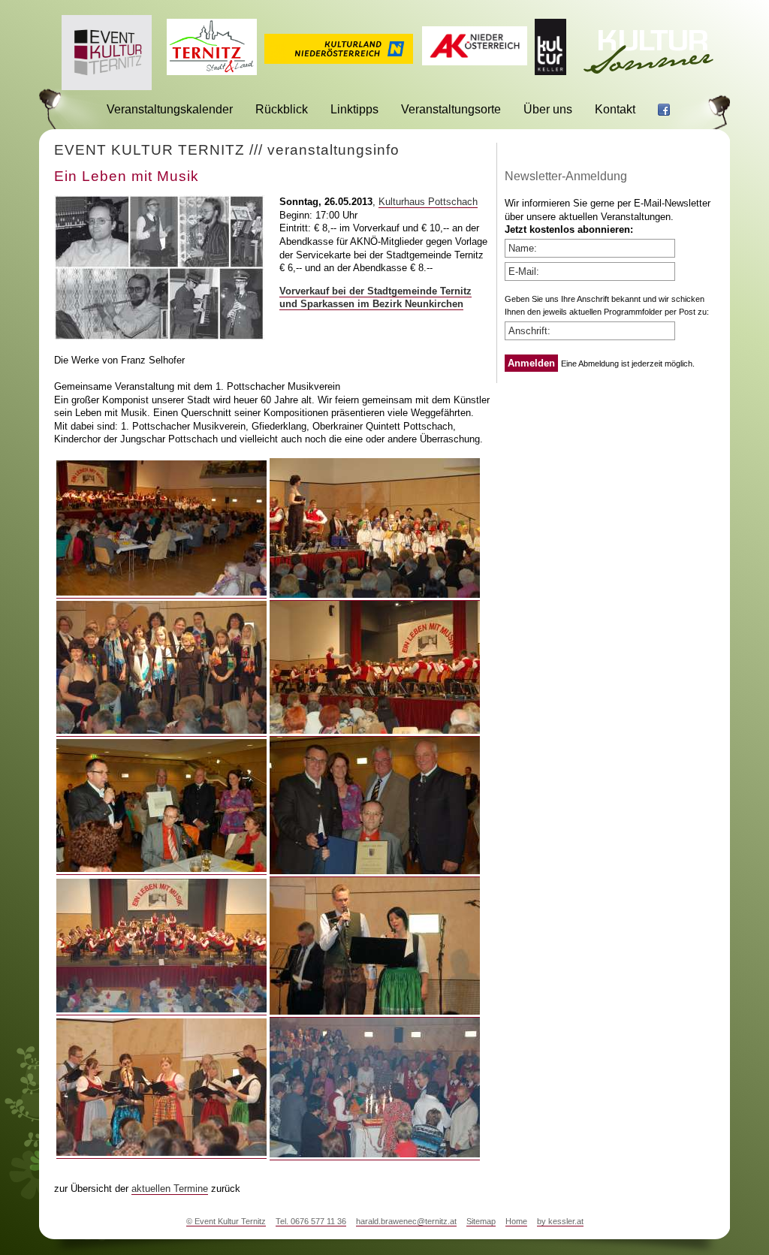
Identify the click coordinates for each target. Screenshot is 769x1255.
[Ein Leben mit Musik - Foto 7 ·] (161, 1009)
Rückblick (281, 109)
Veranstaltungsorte (451, 109)
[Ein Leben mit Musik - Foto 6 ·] (375, 871)
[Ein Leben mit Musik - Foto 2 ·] (375, 595)
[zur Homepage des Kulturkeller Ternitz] (550, 71)
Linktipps (354, 109)
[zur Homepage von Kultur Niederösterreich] (338, 59)
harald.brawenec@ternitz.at (406, 1221)
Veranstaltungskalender (170, 109)
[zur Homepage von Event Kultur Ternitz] (107, 86)
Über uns (547, 109)
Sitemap (481, 1221)
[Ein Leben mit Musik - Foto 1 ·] (161, 593)
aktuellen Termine (169, 1188)
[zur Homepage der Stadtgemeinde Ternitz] (212, 71)
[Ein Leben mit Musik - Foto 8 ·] (375, 1012)
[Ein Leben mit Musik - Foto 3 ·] (161, 731)
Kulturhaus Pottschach (428, 201)
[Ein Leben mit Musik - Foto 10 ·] (375, 1154)
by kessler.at (560, 1221)
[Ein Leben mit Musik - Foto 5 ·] (161, 869)
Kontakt (615, 109)
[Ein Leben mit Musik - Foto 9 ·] (161, 1153)
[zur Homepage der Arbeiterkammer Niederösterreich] (474, 61)
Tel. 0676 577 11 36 (311, 1221)
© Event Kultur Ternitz (226, 1221)
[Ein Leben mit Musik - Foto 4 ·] (375, 731)
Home (516, 1221)
